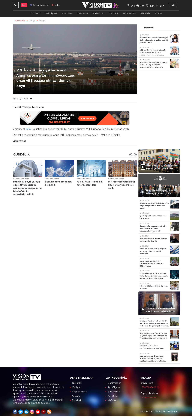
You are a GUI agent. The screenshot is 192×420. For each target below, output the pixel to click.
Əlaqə (158, 13)
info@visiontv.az (149, 397)
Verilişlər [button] (51, 13)
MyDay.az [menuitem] (113, 400)
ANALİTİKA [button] (67, 13)
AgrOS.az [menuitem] (112, 396)
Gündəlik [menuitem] (76, 383)
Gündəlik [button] (35, 13)
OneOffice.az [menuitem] (114, 383)
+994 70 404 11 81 (150, 387)
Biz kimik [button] (145, 13)
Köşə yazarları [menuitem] (79, 391)
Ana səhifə (20, 20)
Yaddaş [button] (113, 13)
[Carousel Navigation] (133, 154)
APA (28, 129)
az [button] (172, 5)
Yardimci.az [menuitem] (114, 391)
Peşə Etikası (129, 13)
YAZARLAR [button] (82, 13)
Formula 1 (99, 13)
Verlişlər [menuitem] (76, 387)
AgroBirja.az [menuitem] (114, 387)
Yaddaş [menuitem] (76, 396)
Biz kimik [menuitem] (76, 400)
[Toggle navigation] (16, 5)
